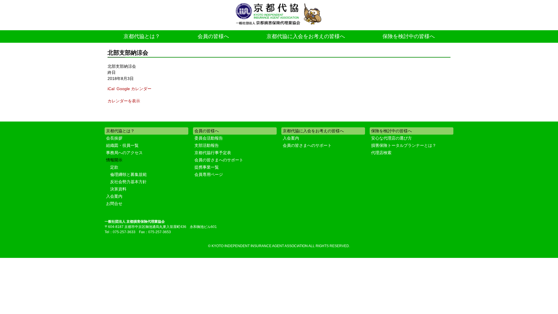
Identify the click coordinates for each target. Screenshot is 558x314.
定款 (114, 167)
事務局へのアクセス (124, 152)
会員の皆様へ (213, 36)
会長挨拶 (114, 138)
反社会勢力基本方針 (128, 181)
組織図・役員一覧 (122, 145)
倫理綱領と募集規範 (128, 174)
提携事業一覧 (206, 167)
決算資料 (118, 189)
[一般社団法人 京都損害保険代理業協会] (279, 14)
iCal (111, 88)
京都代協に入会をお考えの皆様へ (306, 36)
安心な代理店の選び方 (391, 138)
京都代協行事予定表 (212, 152)
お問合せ (114, 203)
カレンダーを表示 (124, 101)
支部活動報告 (206, 145)
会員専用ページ (208, 174)
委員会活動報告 (208, 138)
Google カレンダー (134, 88)
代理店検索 (381, 152)
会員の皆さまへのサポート (218, 160)
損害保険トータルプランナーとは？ (403, 145)
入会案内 (114, 196)
